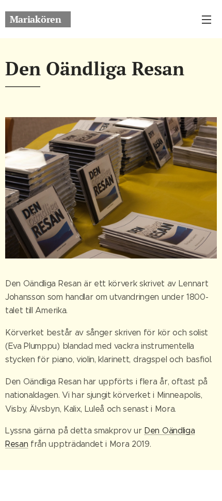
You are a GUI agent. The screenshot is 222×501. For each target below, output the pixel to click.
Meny (206, 19)
